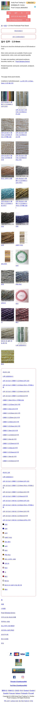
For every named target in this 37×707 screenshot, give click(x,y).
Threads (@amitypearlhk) (18, 681)
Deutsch (26, 690)
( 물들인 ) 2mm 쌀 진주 (10, 439)
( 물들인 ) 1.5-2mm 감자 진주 (11, 404)
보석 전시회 (4, 634)
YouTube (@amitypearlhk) (18, 685)
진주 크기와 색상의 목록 (18, 16)
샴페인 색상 (8, 537)
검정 (6, 524)
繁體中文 (4, 690)
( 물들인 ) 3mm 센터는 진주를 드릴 (13, 400)
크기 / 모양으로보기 (18, 37)
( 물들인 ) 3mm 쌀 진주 (10, 456)
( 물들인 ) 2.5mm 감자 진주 (11, 422)
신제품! (3, 608)
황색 (6, 589)
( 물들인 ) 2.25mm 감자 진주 (11, 417)
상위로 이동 (14, 701)
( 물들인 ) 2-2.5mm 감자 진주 (11, 413)
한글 (21, 690)
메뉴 (9, 13)
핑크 (6, 568)
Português (24, 693)
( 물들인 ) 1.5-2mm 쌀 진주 (11, 435)
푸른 (6, 528)
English (32, 690)
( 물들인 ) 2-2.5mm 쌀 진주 (11, 443)
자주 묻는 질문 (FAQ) (7, 630)
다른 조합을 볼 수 (8, 376)
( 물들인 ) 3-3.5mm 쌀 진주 (11, 461)
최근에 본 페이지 (24, 701)
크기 (27, 13)
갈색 (6, 533)
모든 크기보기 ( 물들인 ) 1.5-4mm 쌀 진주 (15, 396)
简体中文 (11, 690)
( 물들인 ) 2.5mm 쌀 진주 (10, 448)
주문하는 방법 (5, 621)
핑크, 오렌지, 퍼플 (10, 559)
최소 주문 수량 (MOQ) (7, 626)
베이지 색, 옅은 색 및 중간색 (13, 585)
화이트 (7, 581)
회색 (6, 550)
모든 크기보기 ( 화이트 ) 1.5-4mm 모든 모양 (16, 500)
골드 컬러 (7, 541)
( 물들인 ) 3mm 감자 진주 (10, 430)
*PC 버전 (7, 701)
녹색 (6, 546)
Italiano (18, 693)
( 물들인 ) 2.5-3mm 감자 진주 (11, 426)
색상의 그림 (6, 372)
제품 (5, 25)
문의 (27, 20)
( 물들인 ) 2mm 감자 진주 (10, 409)
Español (5, 693)
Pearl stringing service (15, 20)
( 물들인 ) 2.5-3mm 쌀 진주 (11, 452)
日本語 (17, 690)
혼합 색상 (7, 555)
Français (12, 693)
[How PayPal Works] (18, 655)
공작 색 (7, 563)
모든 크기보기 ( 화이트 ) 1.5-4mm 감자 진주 (16, 511)
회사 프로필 (4, 639)
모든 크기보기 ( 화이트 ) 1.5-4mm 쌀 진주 (15, 516)
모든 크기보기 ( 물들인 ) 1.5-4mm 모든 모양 (16, 380)
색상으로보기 (18, 31)
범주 (16, 13)
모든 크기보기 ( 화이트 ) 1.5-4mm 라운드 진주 (17, 520)
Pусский (31, 693)
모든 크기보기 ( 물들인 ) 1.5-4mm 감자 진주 (16, 391)
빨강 (6, 576)
